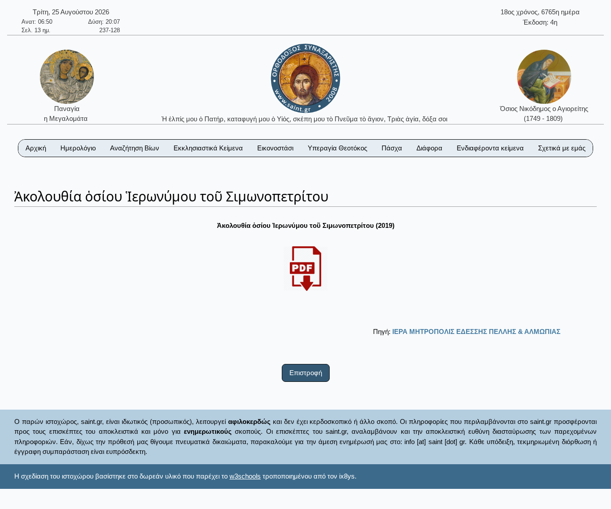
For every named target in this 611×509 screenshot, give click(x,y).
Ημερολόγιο (78, 148)
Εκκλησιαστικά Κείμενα (208, 148)
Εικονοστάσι (275, 148)
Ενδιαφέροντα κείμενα (490, 148)
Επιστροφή (305, 372)
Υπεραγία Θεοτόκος (337, 148)
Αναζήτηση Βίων (134, 148)
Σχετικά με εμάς (562, 148)
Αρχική (35, 148)
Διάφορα (429, 148)
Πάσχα (392, 148)
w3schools (245, 476)
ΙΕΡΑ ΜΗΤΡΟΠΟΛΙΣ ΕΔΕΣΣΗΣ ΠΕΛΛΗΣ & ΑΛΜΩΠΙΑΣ (476, 331)
